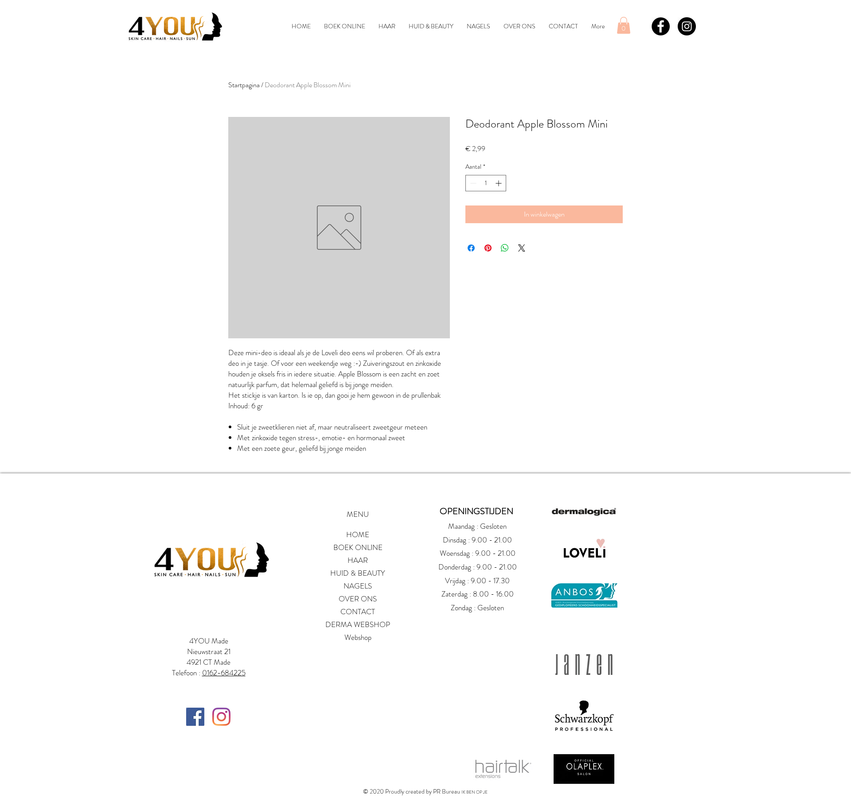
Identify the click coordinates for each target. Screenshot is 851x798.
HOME (357, 534)
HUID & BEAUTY (357, 573)
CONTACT (357, 611)
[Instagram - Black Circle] (687, 26)
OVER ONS (358, 598)
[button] (624, 25)
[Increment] (499, 183)
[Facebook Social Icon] (195, 717)
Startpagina (244, 85)
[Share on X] (521, 248)
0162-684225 (224, 672)
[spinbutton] (486, 183)
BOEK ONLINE (358, 547)
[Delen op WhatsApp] (505, 248)
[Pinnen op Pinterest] (488, 248)
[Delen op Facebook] (471, 248)
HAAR (357, 560)
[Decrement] (472, 183)
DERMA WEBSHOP (357, 624)
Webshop (357, 637)
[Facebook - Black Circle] (661, 26)
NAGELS (358, 586)
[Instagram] (221, 717)
